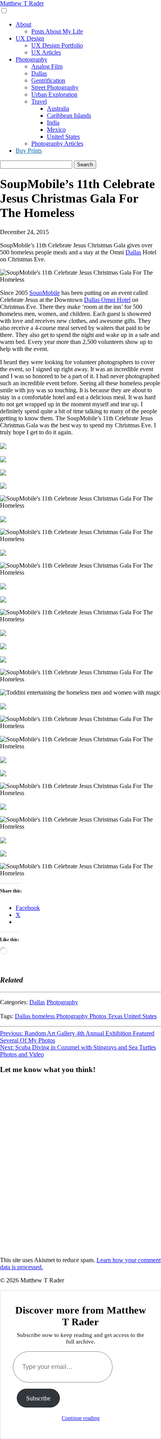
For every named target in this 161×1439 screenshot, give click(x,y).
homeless (44, 1016)
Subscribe (38, 1398)
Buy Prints (29, 150)
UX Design (30, 38)
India (53, 122)
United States (63, 136)
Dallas (39, 73)
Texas (116, 1016)
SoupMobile (44, 292)
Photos (98, 1016)
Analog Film (47, 66)
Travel (39, 101)
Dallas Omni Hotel (107, 299)
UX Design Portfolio (57, 45)
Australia (58, 108)
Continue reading (81, 1418)
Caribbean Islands (69, 115)
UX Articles (46, 52)
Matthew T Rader (22, 3)
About (23, 24)
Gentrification (48, 80)
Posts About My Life (57, 31)
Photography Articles (57, 143)
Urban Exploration (54, 94)
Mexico (56, 129)
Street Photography (55, 87)
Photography (31, 59)
